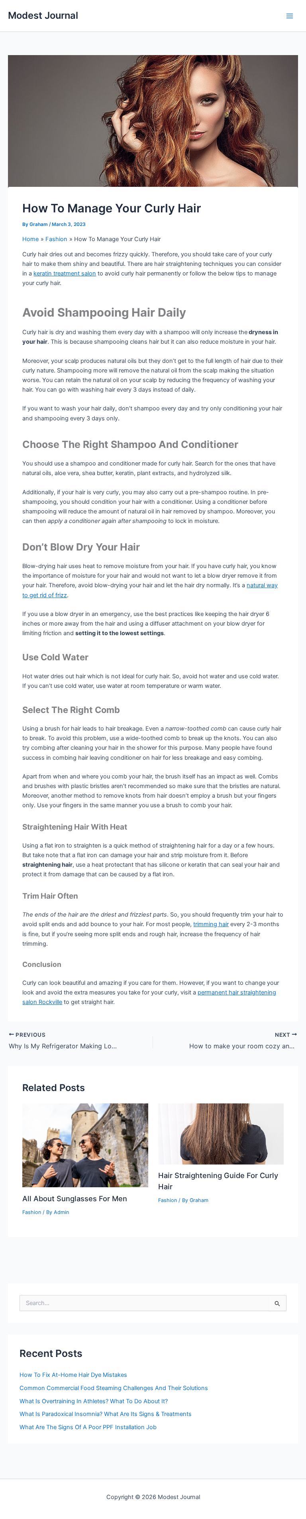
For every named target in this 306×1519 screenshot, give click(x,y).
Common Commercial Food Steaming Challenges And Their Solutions (114, 1388)
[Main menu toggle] (289, 16)
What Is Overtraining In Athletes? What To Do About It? (94, 1401)
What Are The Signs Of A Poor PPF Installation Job (88, 1427)
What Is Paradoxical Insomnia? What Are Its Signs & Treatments (106, 1414)
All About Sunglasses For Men (74, 1198)
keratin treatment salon (64, 273)
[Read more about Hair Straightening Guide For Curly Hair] (221, 1133)
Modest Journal (43, 15)
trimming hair (211, 924)
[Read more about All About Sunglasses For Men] (85, 1145)
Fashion (31, 1212)
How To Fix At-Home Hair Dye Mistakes (73, 1374)
